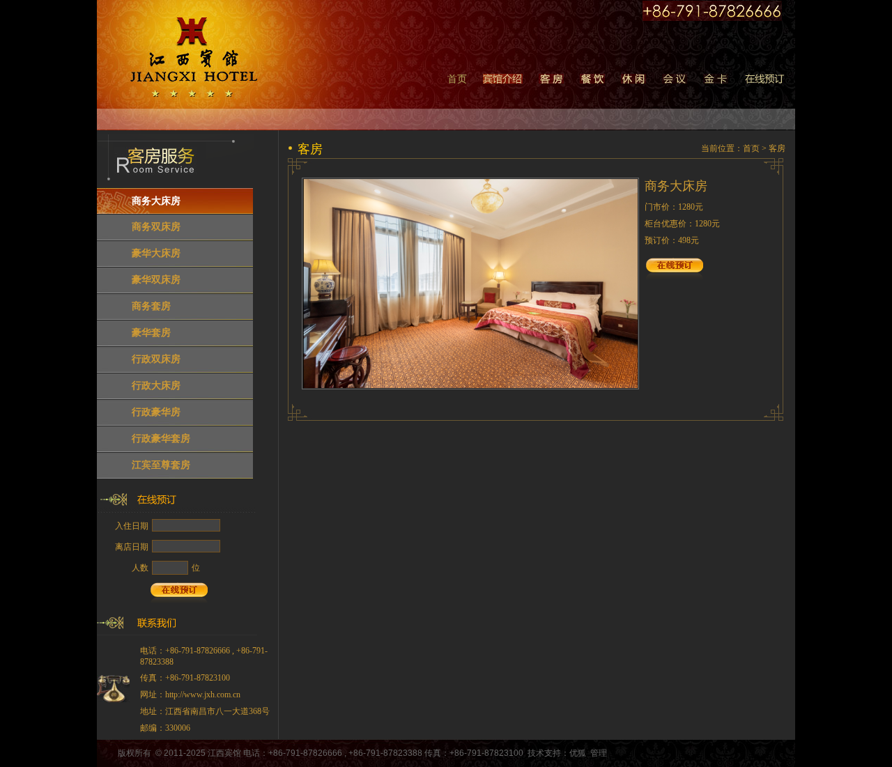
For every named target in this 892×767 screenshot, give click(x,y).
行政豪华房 (156, 412)
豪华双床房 (156, 279)
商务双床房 (156, 227)
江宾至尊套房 (161, 465)
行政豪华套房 (161, 438)
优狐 (577, 753)
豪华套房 (151, 332)
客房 (777, 148)
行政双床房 (156, 359)
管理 (598, 753)
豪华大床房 (156, 253)
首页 (457, 79)
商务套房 (151, 306)
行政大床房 (156, 385)
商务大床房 (156, 201)
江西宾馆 (224, 753)
